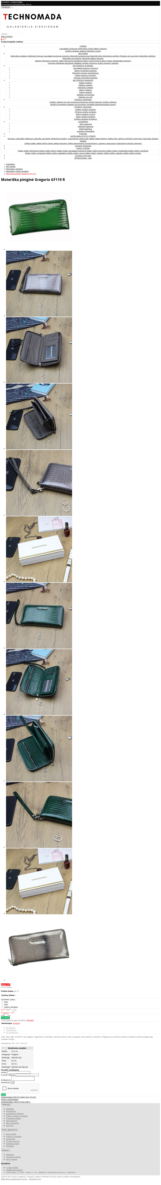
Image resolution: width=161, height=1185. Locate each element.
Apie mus (10, 1125)
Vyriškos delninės (110, 102)
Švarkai (103, 61)
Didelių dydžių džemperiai (28, 151)
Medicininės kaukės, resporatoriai (65, 138)
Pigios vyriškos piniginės (85, 116)
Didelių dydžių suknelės (113, 153)
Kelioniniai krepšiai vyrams (105, 104)
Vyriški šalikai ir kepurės (97, 48)
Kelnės (86, 61)
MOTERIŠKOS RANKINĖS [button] (83, 80)
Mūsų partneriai (12, 1123)
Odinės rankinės (85, 92)
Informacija (6, 1105)
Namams (138, 143)
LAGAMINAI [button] (83, 121)
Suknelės (114, 63)
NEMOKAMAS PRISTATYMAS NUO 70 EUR (18, 1097)
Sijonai (92, 61)
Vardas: (4, 1072)
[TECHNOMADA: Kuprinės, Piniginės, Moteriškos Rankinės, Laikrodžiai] (32, 31)
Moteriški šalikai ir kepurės (93, 58)
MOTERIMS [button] (83, 53)
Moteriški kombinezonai (80, 56)
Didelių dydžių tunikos (132, 153)
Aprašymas (10, 1028)
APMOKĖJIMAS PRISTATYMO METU (15, 1102)
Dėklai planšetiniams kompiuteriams (83, 143)
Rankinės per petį (85, 97)
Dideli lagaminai (85, 129)
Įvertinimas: (5, 1082)
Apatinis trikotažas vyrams (90, 51)
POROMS (83, 134)
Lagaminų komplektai (85, 131)
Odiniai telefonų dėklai (104, 138)
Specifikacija (11, 1030)
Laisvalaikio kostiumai (68, 48)
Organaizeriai (121, 143)
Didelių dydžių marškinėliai (117, 151)
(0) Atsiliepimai (12, 1032)
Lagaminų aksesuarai (107, 143)
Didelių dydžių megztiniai (35, 153)
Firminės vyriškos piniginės (85, 112)
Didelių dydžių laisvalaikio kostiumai (71, 151)
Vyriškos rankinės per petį (60, 102)
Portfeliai (91, 104)
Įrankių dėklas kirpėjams (58, 143)
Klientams (5, 1150)
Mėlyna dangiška (11, 1007)
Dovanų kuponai (12, 1141)
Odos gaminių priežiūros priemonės (128, 138)
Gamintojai (10, 1139)
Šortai (97, 61)
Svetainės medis (12, 1143)
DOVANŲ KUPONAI (83, 156)
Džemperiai (69, 61)
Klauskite (30, 1020)
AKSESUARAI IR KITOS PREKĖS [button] (83, 136)
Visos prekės (11, 1134)
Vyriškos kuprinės (95, 102)
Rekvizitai (10, 1109)
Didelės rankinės (85, 83)
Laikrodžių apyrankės (42, 138)
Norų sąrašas (11, 1159)
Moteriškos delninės (147, 56)
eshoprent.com (35, 1179)
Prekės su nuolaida (13, 1136)
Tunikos (109, 61)
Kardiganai (78, 61)
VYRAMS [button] (83, 46)
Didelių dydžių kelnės (48, 151)
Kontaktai (10, 1146)
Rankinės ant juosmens (77, 104)
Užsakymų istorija (13, 1157)
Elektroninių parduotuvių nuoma (14, 1179)
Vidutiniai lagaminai (85, 126)
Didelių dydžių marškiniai (138, 151)
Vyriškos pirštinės (72, 51)
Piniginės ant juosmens (129, 56)
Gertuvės (11, 138)
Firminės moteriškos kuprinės (85, 78)
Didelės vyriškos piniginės (85, 109)
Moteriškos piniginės (19, 56)
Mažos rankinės (85, 90)
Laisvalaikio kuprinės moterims (85, 68)
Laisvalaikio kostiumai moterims (56, 56)
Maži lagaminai (85, 124)
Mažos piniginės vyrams (85, 114)
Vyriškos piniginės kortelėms (85, 119)
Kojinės (101, 63)
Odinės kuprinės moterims (85, 75)
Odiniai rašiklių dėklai (33, 143)
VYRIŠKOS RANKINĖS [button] (83, 99)
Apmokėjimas (11, 1121)
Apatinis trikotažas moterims (47, 61)
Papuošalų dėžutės (150, 138)
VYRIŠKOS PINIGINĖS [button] (83, 107)
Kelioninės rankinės (85, 87)
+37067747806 (16, 2)
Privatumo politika (13, 1118)
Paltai (61, 61)
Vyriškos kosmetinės (58, 104)
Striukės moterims (90, 63)
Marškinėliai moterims (122, 61)
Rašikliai (83, 141)
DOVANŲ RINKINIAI (83, 146)
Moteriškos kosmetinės (72, 58)
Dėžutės (130, 143)
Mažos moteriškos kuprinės (85, 70)
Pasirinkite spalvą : (8, 999)
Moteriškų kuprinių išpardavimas (85, 73)
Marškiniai (60, 63)
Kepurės (107, 63)
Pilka (6, 1002)
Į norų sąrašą (6, 987)
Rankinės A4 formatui (85, 95)
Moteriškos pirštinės (111, 56)
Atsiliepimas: (6, 1080)
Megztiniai (69, 63)
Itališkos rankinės (86, 85)
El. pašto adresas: (8, 1075)
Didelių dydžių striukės (94, 153)
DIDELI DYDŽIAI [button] (83, 148)
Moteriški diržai (96, 56)
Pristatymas (11, 1111)
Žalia (6, 1004)
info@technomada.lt (14, 1170)
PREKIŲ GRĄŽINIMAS (9, 1099)
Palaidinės (78, 63)
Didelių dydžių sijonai (76, 153)
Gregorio (16, 1023)
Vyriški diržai (83, 48)
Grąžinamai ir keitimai (15, 1113)
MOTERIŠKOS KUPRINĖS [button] (83, 66)
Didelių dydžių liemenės (96, 151)
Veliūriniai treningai (35, 56)
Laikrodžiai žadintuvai (24, 138)
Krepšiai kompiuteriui (79, 102)
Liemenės (52, 63)
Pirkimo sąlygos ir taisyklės (17, 1116)
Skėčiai (45, 143)
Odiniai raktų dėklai (87, 138)
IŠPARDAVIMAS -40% (83, 158)
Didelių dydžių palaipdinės (56, 153)
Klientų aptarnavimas (9, 1130)
